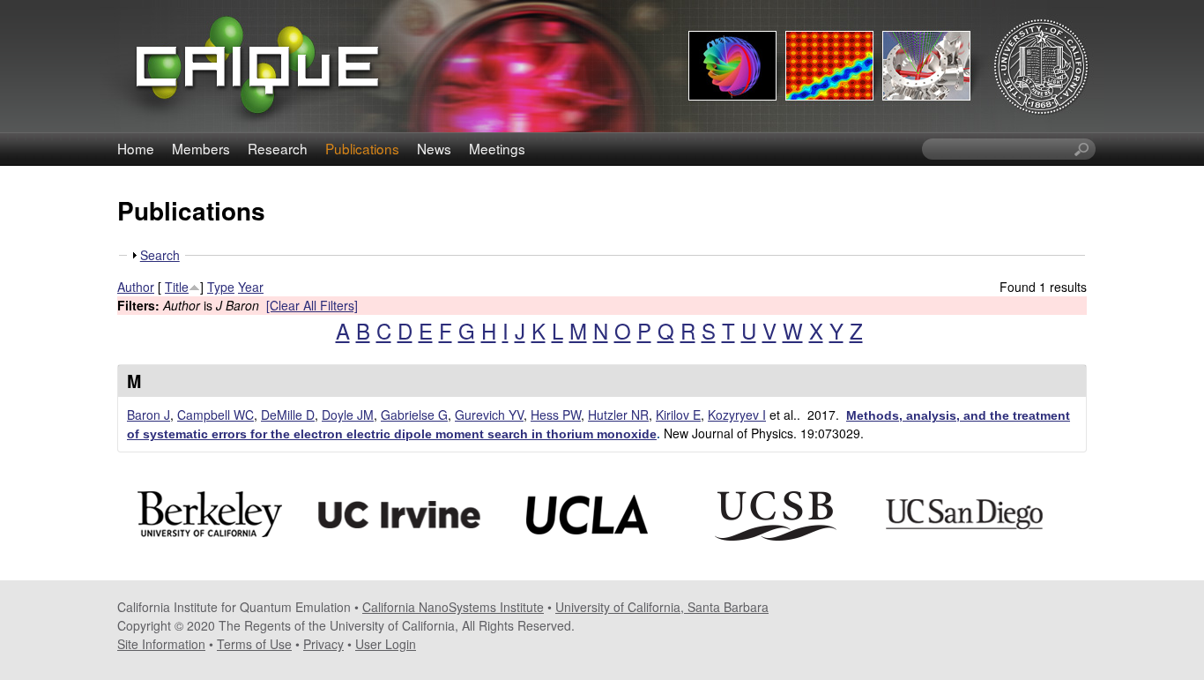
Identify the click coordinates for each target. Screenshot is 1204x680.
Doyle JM (348, 414)
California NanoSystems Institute (453, 607)
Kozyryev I (737, 414)
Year (251, 286)
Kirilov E (678, 414)
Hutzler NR (618, 414)
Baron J (148, 414)
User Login (385, 644)
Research (278, 148)
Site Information (161, 644)
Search (160, 255)
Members (201, 148)
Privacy (323, 644)
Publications (362, 148)
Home (135, 148)
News (434, 148)
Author (135, 286)
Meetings (497, 148)
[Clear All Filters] (312, 305)
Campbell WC (215, 414)
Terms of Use (254, 644)
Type (220, 286)
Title (177, 286)
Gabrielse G (414, 414)
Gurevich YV (489, 414)
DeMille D (288, 414)
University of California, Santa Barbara (662, 607)
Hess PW (556, 414)
